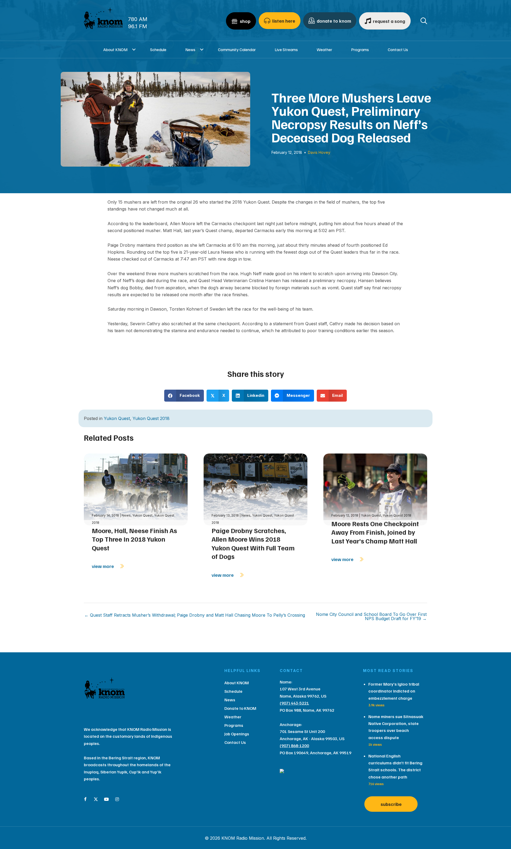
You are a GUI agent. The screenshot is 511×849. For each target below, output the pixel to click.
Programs (360, 49)
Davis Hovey (319, 152)
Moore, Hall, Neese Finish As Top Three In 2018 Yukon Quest (134, 539)
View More (103, 566)
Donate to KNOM (240, 708)
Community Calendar (237, 49)
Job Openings (236, 733)
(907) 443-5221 (294, 703)
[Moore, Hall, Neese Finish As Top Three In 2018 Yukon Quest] (136, 489)
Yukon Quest (117, 418)
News (190, 49)
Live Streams (286, 49)
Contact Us (398, 49)
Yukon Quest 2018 (151, 418)
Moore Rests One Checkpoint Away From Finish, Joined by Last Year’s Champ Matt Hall (375, 532)
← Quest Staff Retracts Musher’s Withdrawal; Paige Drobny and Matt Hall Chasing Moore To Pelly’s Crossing (194, 615)
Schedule (158, 49)
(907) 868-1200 (294, 745)
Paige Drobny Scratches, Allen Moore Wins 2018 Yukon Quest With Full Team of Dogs (253, 543)
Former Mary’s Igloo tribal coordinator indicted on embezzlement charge (393, 691)
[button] (134, 49)
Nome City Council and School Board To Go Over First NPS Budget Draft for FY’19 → (371, 616)
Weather (324, 49)
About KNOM (115, 49)
